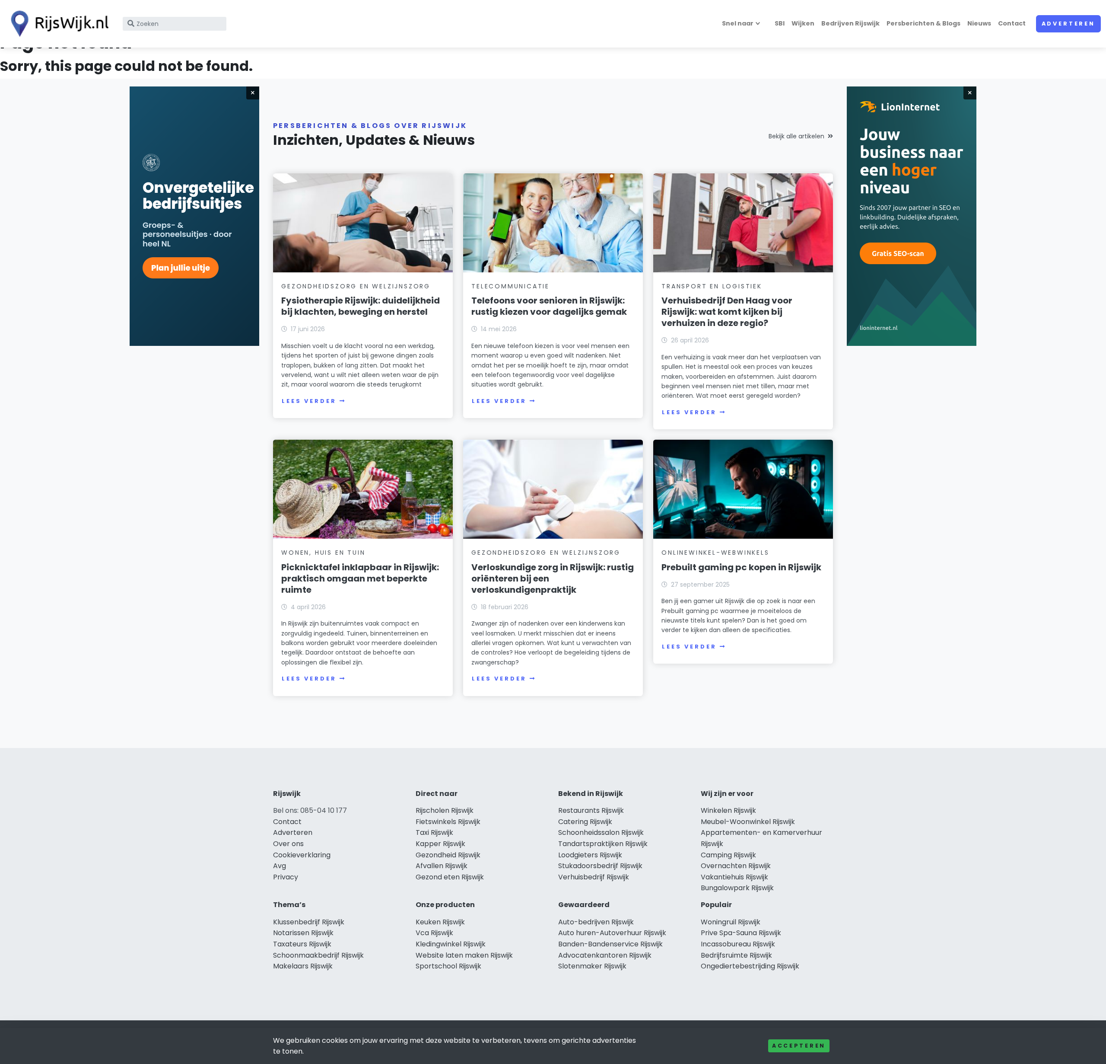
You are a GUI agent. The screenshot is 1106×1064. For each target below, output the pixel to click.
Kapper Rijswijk (440, 844)
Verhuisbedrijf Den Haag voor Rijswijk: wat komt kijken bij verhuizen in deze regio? (726, 311)
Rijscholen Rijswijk (445, 810)
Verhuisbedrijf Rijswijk (593, 877)
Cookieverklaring (302, 855)
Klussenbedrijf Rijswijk (308, 922)
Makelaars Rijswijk (303, 966)
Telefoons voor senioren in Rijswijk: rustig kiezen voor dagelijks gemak (549, 306)
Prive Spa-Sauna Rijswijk (741, 933)
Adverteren (1068, 23)
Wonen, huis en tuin (323, 552)
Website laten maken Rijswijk (464, 955)
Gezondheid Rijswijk (448, 855)
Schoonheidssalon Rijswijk (601, 832)
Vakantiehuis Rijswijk (734, 877)
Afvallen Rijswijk (441, 866)
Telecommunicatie (510, 286)
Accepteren (799, 1045)
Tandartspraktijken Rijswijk (603, 844)
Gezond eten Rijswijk (450, 877)
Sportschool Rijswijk (448, 966)
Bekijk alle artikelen (796, 136)
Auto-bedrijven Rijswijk (596, 922)
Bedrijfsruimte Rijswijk (736, 955)
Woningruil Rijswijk (730, 922)
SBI (780, 23)
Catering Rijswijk (585, 822)
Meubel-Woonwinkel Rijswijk (748, 822)
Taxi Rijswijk (434, 832)
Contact (1012, 23)
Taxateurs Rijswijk (302, 944)
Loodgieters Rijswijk (590, 855)
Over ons (288, 844)
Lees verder (309, 401)
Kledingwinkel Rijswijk (451, 944)
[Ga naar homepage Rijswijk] (57, 24)
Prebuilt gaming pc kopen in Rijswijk (741, 567)
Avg (279, 866)
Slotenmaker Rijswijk (592, 966)
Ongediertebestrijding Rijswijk (750, 966)
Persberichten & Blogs (923, 23)
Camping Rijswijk (728, 855)
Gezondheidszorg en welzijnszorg (355, 286)
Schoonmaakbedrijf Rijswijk (318, 955)
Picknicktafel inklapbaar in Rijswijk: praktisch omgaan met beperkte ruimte (360, 578)
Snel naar (737, 23)
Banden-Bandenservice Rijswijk (610, 944)
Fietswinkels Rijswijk (448, 822)
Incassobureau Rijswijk (738, 944)
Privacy (285, 877)
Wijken (802, 23)
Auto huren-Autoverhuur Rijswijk (612, 933)
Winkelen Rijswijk (728, 810)
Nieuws (979, 23)
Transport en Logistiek (711, 286)
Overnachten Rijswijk (736, 866)
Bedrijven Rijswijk (850, 23)
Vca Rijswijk (434, 933)
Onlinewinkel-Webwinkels (715, 552)
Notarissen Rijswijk (303, 933)
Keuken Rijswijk (440, 922)
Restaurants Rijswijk (591, 810)
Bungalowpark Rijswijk (737, 888)
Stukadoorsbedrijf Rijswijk (600, 866)
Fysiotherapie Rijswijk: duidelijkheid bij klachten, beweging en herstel (360, 306)
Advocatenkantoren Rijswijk (605, 955)
